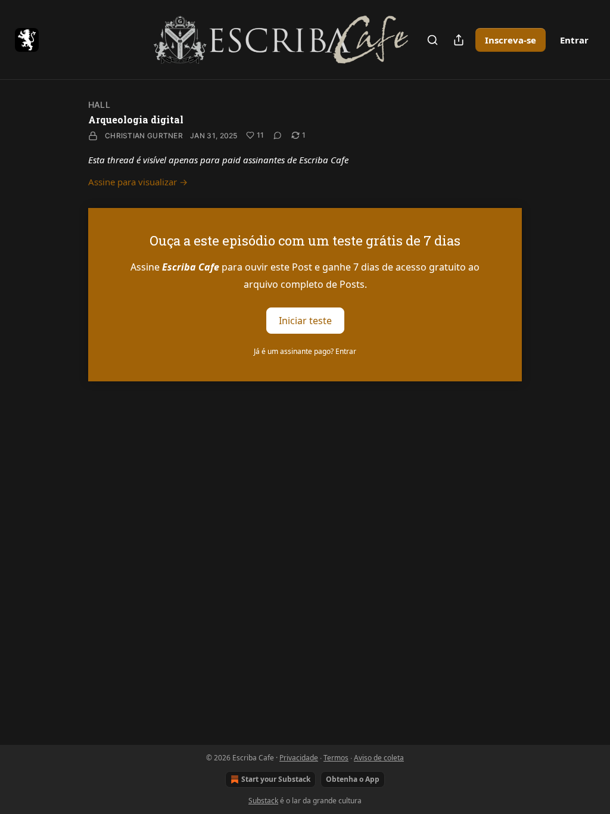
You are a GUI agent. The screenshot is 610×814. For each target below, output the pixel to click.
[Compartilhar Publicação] (459, 40)
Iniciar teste (305, 320)
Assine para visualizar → (138, 182)
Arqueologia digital (135, 119)
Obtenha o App (352, 779)
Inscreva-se (510, 40)
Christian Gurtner (144, 135)
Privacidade (298, 758)
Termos (335, 758)
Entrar (574, 40)
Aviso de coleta (379, 758)
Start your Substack (275, 779)
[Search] (432, 40)
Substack (263, 801)
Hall (99, 105)
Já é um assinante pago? (305, 351)
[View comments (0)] (277, 135)
